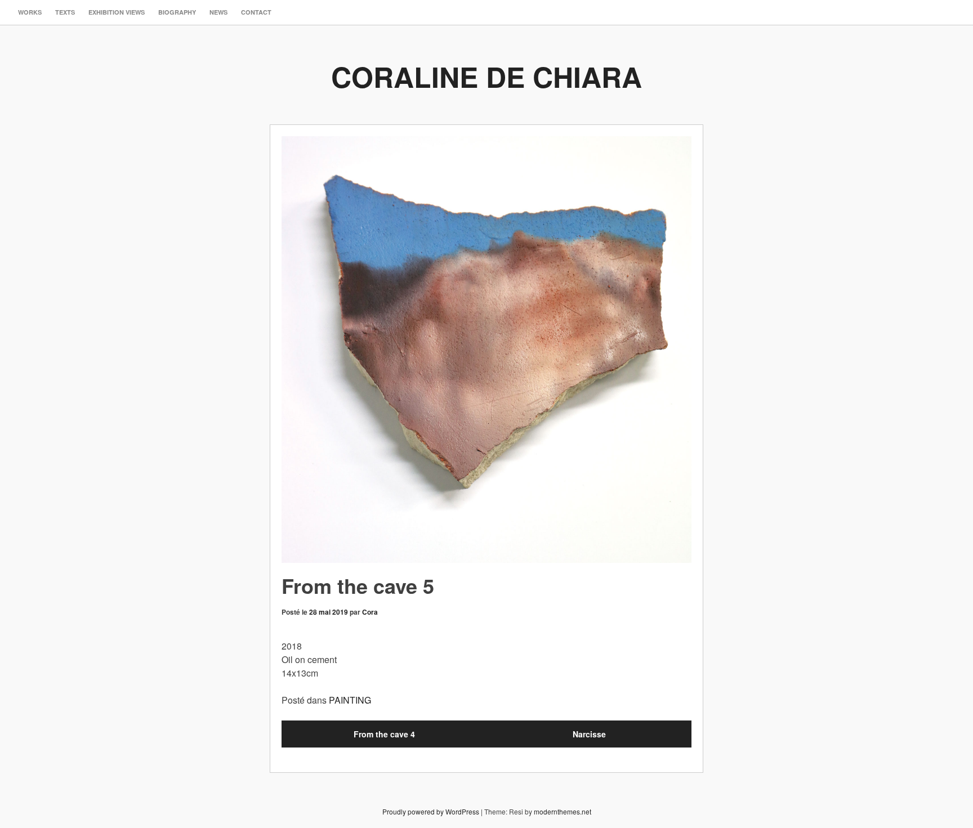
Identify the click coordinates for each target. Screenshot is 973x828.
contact (256, 12)
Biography (177, 12)
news (218, 12)
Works (30, 12)
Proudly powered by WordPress (430, 811)
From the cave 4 (384, 734)
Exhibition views (116, 12)
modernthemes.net (562, 811)
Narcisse (589, 734)
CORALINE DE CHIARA (486, 76)
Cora (370, 612)
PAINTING (350, 699)
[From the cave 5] (486, 349)
